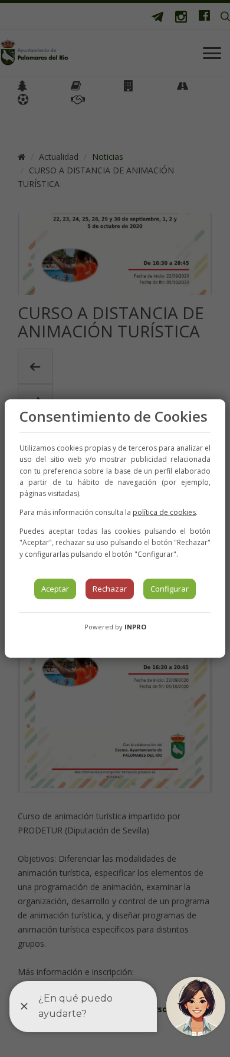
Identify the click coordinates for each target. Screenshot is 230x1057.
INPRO (135, 626)
